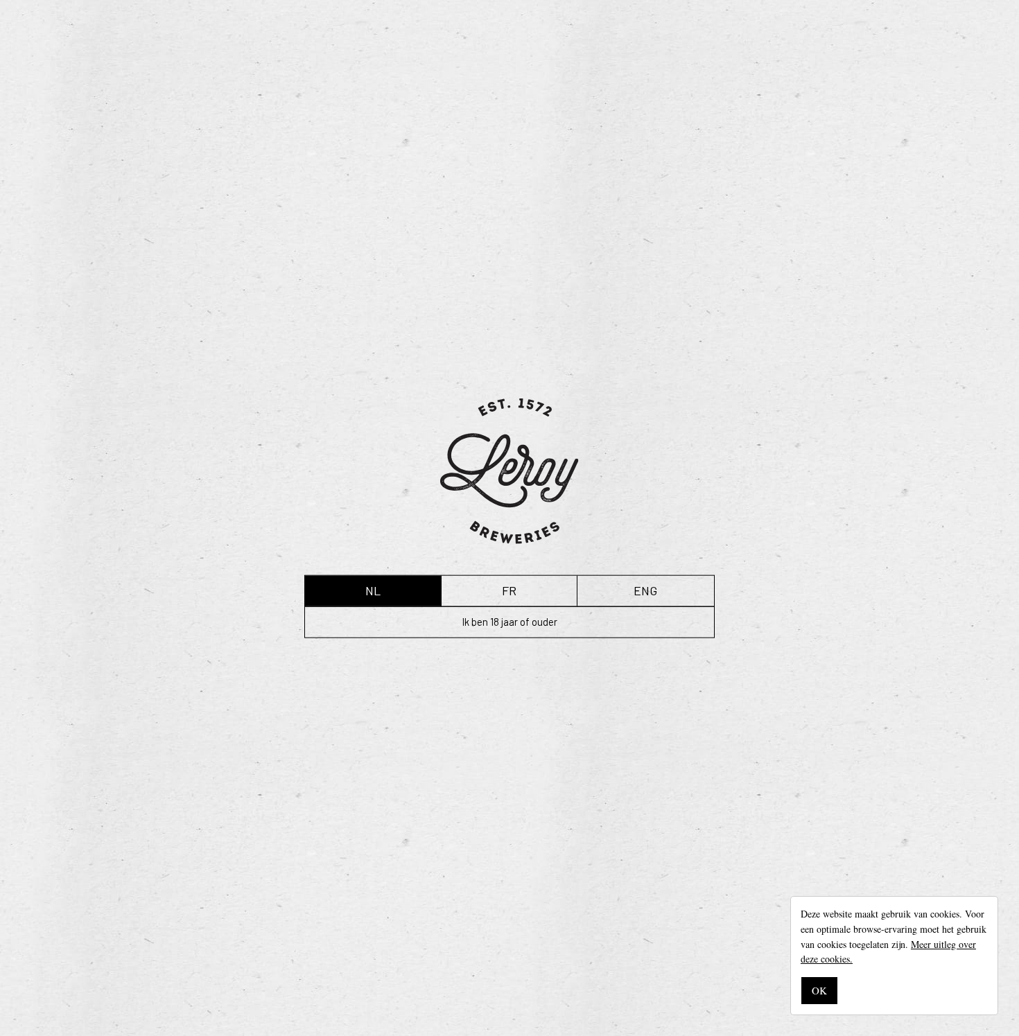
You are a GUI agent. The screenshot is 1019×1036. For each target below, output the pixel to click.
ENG (645, 590)
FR (509, 590)
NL (373, 590)
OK (819, 990)
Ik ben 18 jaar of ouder (509, 621)
